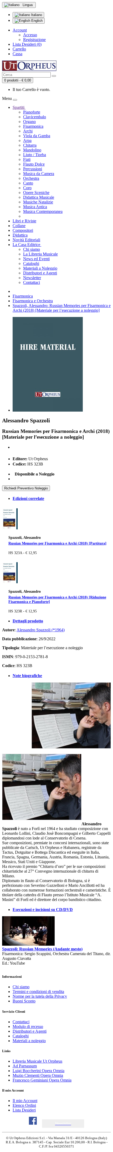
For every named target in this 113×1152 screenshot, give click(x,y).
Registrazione (34, 39)
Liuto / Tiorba (34, 154)
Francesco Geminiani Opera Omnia (42, 1080)
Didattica (20, 235)
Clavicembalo (34, 117)
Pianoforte (31, 112)
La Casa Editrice (27, 244)
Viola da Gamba (36, 136)
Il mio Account (25, 1100)
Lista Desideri (24, 1110)
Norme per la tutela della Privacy (40, 996)
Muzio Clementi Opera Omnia (38, 1075)
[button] (63, 1123)
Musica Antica (35, 206)
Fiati (26, 159)
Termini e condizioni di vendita (38, 991)
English (36, 21)
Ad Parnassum (25, 1066)
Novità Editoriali (26, 240)
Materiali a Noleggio (40, 268)
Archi (28, 131)
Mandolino (32, 150)
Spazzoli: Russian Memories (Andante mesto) (42, 949)
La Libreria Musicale (40, 254)
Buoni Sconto (24, 1001)
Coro (27, 188)
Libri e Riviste (24, 221)
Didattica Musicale (38, 197)
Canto (28, 183)
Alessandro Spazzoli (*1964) (41, 630)
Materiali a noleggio (29, 1040)
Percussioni (32, 169)
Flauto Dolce (34, 164)
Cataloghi (31, 263)
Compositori (23, 230)
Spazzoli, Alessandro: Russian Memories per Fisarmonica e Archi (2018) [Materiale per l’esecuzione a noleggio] (62, 308)
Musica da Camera (38, 173)
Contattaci (31, 282)
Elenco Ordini (24, 1105)
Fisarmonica (33, 126)
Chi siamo (31, 249)
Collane (19, 225)
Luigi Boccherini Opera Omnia (38, 1070)
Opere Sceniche (36, 192)
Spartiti (19, 107)
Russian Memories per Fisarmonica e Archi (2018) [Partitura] (57, 543)
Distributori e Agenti (40, 273)
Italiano (36, 15)
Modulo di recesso (28, 1026)
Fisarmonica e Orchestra (33, 301)
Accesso (30, 35)
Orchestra (31, 178)
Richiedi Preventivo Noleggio (26, 488)
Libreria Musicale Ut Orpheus (37, 1061)
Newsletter (32, 277)
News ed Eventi (36, 259)
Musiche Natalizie (38, 202)
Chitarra (30, 145)
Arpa (27, 140)
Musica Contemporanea (43, 211)
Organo (29, 121)
